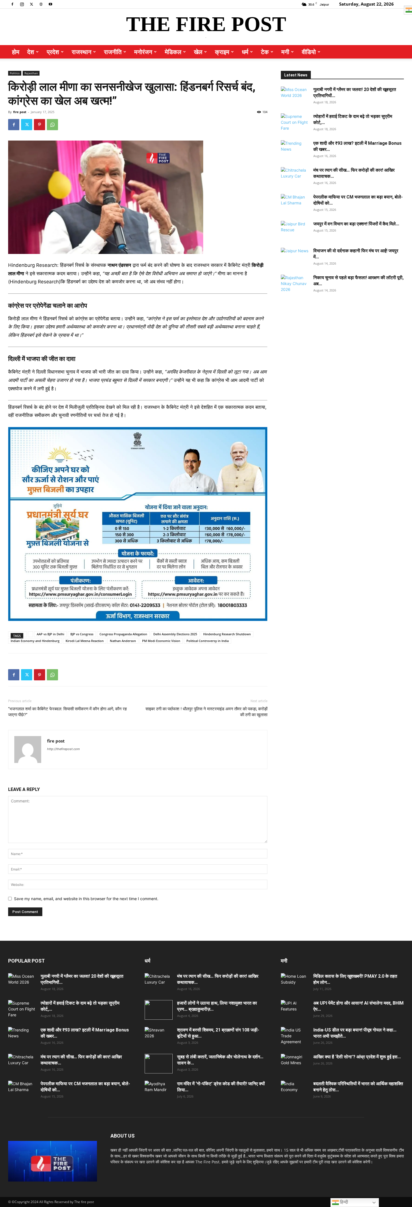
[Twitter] (31, 4)
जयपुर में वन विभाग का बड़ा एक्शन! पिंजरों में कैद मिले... (356, 224)
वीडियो (309, 52)
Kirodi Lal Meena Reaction (85, 641)
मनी (285, 52)
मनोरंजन (143, 52)
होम (15, 52)
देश (30, 52)
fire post (19, 112)
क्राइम (222, 52)
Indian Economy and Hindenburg (35, 641)
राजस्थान (81, 52)
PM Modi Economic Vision (161, 641)
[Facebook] (12, 4)
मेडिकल (173, 52)
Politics (15, 73)
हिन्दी (343, 1202)
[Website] (41, 4)
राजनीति (113, 52)
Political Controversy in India (207, 641)
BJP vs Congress (81, 634)
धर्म (245, 52)
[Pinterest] (39, 124)
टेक (265, 52)
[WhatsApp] (52, 124)
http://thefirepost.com (63, 749)
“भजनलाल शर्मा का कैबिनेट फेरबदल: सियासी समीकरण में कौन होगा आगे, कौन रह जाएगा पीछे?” (67, 711)
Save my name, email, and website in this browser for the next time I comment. (86, 898)
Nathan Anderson (123, 641)
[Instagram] (22, 4)
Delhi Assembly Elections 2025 (175, 634)
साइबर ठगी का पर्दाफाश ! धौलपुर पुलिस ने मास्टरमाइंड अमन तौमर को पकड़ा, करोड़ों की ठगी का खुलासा (206, 711)
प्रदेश (53, 52)
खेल (198, 52)
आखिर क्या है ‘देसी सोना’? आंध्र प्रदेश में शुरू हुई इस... (357, 1056)
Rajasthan (31, 73)
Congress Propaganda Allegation (123, 634)
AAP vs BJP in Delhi (50, 634)
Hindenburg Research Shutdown (227, 634)
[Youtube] (50, 4)
